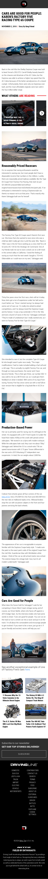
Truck (15, 779)
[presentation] (41, 113)
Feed (32, 785)
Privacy (32, 782)
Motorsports (15, 791)
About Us (32, 791)
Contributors (33, 770)
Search (32, 776)
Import (16, 782)
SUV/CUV (15, 773)
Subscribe (24, 754)
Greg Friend (30, 26)
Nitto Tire (22, 840)
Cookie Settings (32, 813)
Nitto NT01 (6, 497)
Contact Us (32, 773)
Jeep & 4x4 (15, 776)
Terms (32, 779)
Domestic (15, 770)
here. (27, 669)
